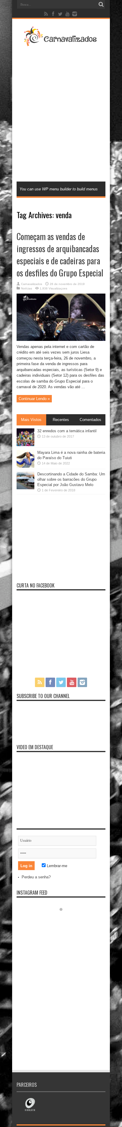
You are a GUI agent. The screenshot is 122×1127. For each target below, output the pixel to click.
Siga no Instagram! (65, 920)
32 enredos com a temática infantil (67, 431)
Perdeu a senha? (36, 877)
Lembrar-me (56, 866)
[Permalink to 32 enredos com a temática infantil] (25, 445)
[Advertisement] (61, 113)
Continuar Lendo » (34, 398)
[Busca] (101, 4)
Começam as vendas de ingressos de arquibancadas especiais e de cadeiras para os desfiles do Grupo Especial (60, 254)
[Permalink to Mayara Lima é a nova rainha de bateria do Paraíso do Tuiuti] (25, 466)
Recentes (61, 419)
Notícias (26, 288)
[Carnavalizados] (61, 42)
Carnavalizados (31, 284)
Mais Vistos (31, 419)
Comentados (90, 419)
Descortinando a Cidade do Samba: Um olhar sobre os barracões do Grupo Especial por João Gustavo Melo (71, 479)
